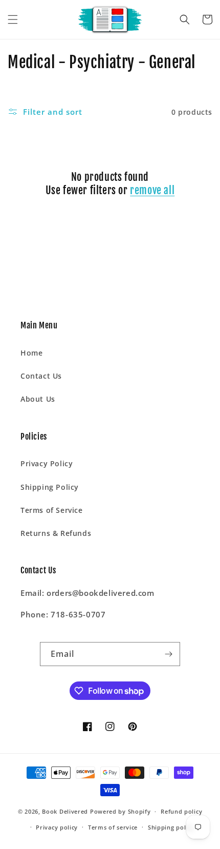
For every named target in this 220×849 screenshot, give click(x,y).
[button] (13, 19)
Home (31, 353)
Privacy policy (57, 827)
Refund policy (181, 811)
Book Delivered (65, 811)
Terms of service (113, 827)
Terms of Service (51, 510)
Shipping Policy (49, 487)
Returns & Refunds (55, 533)
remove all (152, 190)
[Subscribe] (168, 654)
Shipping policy (171, 827)
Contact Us (41, 376)
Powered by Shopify (120, 811)
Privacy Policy (46, 463)
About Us (37, 399)
